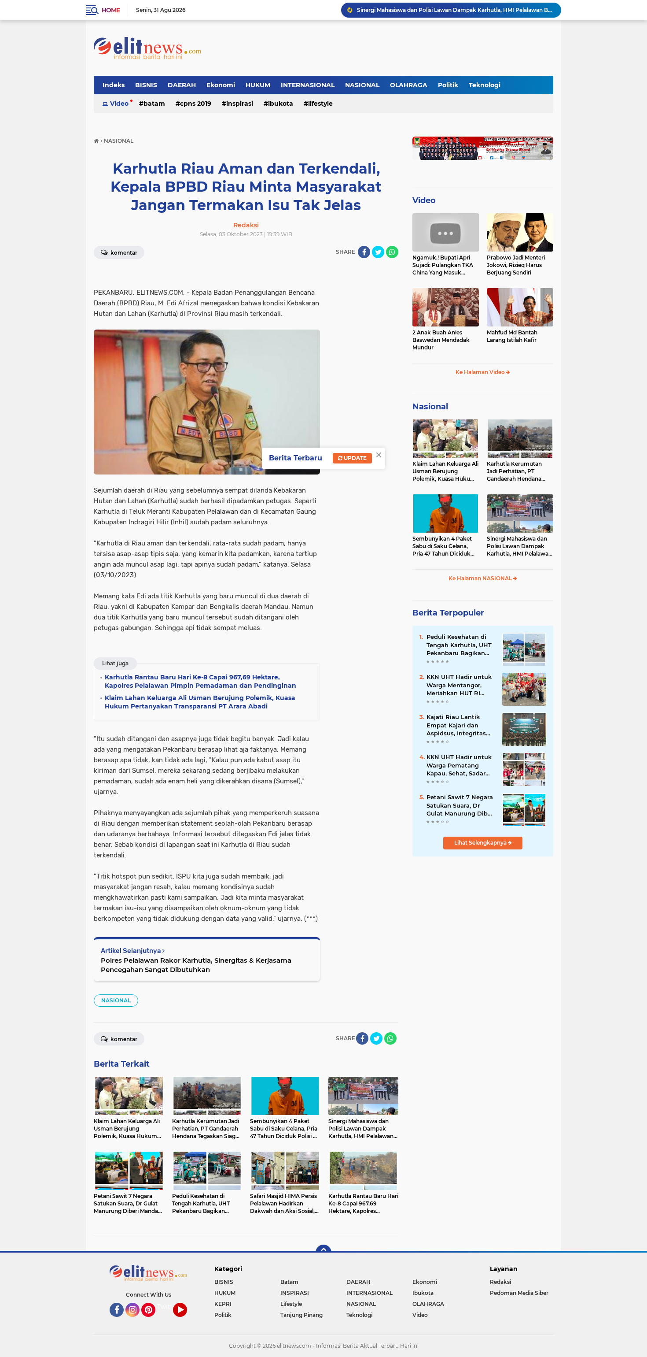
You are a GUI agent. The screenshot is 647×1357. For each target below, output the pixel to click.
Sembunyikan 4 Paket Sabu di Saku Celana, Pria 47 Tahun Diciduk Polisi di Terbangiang (442, 546)
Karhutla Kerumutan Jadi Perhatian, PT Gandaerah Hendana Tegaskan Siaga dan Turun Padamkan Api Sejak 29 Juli (515, 471)
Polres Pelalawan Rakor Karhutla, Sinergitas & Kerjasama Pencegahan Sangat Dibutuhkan (196, 965)
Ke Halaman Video (481, 372)
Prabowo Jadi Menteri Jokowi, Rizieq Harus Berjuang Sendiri (516, 265)
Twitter (168, 1307)
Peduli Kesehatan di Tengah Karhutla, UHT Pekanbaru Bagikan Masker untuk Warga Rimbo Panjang (459, 645)
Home (111, 10)
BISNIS (146, 85)
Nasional (430, 407)
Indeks (114, 85)
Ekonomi (220, 85)
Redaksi (500, 1282)
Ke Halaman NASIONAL (480, 578)
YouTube (186, 1321)
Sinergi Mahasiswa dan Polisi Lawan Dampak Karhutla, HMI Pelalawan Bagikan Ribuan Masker (455, 10)
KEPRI (223, 1304)
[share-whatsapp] (392, 252)
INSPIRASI (239, 104)
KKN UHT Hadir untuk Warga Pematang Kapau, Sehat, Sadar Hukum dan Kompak (459, 765)
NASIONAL (362, 85)
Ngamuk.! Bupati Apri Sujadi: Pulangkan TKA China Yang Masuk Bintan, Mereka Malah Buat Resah (442, 265)
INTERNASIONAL (308, 85)
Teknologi (484, 85)
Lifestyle (320, 104)
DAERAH (182, 85)
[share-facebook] (364, 252)
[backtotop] (323, 1253)
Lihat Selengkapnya (481, 842)
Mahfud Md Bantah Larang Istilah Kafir (512, 336)
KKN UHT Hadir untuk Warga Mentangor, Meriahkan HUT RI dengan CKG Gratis (459, 685)
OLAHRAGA (408, 85)
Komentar (123, 252)
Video (119, 104)
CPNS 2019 (195, 104)
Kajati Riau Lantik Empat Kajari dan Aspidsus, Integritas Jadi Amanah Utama (457, 725)
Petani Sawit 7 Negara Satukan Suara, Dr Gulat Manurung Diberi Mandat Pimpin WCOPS (460, 805)
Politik (448, 85)
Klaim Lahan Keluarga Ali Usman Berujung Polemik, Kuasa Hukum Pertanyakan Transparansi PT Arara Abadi (445, 471)
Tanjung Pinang (301, 1315)
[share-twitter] (378, 252)
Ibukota (280, 104)
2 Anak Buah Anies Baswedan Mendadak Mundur (441, 340)
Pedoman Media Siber (519, 1293)
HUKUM (258, 85)
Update (354, 458)
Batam (154, 104)
